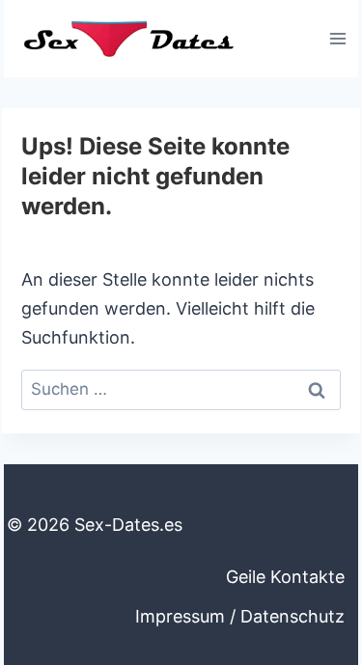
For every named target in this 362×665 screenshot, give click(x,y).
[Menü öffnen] (337, 38)
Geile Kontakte (285, 577)
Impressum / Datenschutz (240, 616)
